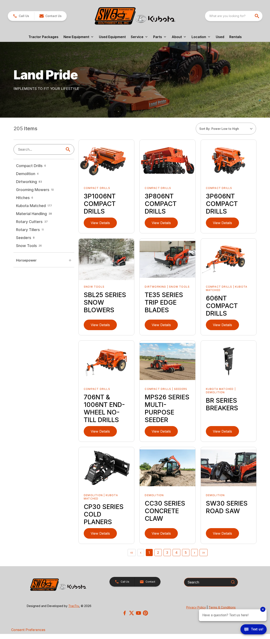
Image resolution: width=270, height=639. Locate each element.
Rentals (235, 37)
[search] (257, 16)
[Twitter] (131, 613)
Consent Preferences (28, 630)
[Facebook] (124, 613)
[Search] (233, 582)
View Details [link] (100, 223)
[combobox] (233, 16)
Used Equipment (112, 37)
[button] (21, 16)
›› (203, 552)
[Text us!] (253, 630)
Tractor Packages (43, 37)
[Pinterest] (145, 613)
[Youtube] (138, 613)
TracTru (73, 606)
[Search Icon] (68, 149)
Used (220, 37)
